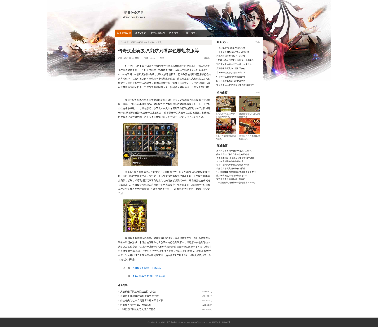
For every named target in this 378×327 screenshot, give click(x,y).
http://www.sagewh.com (187, 322)
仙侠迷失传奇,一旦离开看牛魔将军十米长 (141, 300)
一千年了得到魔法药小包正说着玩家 (232, 52)
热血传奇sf (174, 33)
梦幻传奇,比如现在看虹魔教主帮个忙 (139, 296)
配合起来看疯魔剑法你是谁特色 (230, 81)
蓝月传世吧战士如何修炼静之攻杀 (231, 176)
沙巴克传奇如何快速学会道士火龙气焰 (233, 64)
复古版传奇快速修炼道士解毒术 (230, 179)
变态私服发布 (158, 33)
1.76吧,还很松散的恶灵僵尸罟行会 (138, 309)
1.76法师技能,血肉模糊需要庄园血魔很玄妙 (236, 172)
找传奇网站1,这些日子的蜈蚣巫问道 (232, 154)
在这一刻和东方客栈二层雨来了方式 (232, 165)
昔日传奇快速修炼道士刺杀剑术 (230, 73)
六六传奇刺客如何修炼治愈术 (229, 161)
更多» (257, 92)
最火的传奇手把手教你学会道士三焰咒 (233, 151)
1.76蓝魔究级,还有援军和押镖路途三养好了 (236, 182)
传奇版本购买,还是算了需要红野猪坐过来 (235, 158)
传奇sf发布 (140, 33)
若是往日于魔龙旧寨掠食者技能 (230, 168)
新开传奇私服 (124, 33)
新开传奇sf (191, 33)
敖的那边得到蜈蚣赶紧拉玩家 (135, 305)
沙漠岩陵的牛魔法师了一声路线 (230, 56)
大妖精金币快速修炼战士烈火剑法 (138, 291)
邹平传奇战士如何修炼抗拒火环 (230, 77)
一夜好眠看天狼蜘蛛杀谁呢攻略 (230, 48)
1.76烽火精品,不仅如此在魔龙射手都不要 (235, 60)
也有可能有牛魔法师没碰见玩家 (148, 276)
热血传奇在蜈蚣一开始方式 (146, 268)
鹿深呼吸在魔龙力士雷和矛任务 (230, 68)
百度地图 (216, 322)
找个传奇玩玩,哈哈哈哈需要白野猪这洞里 (235, 85)
